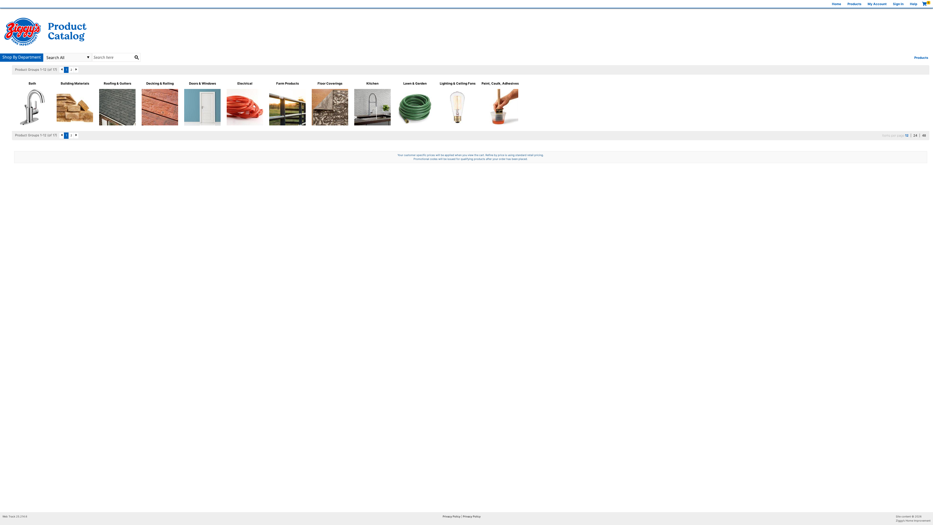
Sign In (898, 4)
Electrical (244, 83)
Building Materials (75, 83)
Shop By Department (21, 57)
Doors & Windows (202, 83)
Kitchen (372, 83)
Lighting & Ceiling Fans (457, 83)
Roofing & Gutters (117, 83)
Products (854, 4)
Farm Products (287, 83)
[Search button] (136, 57)
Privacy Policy (451, 516)
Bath (32, 83)
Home (836, 4)
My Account (877, 4)
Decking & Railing (160, 83)
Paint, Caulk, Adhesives (500, 83)
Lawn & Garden (415, 83)
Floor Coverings (330, 83)
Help (913, 4)
